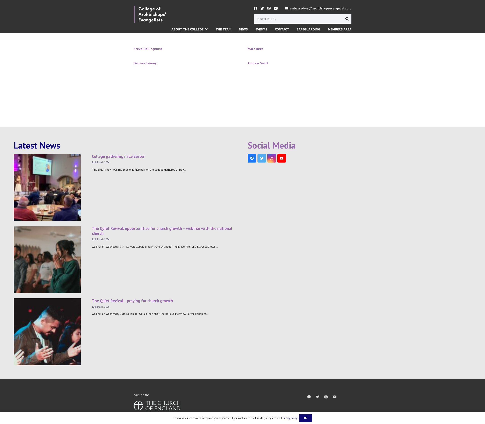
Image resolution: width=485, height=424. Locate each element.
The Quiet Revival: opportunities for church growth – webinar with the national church (162, 231)
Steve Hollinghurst (148, 49)
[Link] (150, 14)
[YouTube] (275, 8)
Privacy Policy (290, 418)
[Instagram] (269, 8)
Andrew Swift (258, 63)
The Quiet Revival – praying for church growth (132, 300)
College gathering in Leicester (118, 156)
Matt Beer (255, 49)
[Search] (347, 18)
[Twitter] (262, 8)
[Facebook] (255, 8)
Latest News (37, 145)
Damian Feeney (145, 63)
